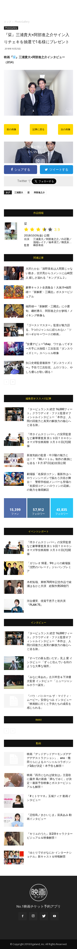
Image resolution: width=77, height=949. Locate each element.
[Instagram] (33, 916)
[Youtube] (54, 916)
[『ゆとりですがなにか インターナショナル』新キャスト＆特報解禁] (14, 857)
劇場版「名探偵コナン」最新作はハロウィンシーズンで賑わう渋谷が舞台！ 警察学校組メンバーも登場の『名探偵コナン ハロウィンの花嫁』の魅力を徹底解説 (49, 481)
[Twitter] (44, 916)
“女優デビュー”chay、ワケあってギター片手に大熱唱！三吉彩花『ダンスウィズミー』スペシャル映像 (49, 348)
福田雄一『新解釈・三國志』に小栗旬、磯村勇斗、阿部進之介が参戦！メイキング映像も (49, 311)
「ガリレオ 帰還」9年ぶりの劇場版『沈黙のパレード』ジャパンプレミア (49, 567)
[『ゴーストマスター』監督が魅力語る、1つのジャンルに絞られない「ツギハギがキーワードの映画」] (14, 330)
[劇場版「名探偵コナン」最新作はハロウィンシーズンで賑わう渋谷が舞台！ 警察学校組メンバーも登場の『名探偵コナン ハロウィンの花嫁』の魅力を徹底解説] (14, 479)
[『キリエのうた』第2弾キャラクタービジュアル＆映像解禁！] (14, 839)
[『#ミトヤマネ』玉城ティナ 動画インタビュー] (14, 801)
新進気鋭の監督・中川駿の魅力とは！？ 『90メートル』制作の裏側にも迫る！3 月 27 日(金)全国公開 (49, 459)
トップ (7, 21)
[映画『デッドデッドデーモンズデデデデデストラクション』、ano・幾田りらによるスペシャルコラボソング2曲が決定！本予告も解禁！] (14, 759)
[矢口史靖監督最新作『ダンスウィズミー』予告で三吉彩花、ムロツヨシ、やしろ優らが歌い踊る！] (14, 367)
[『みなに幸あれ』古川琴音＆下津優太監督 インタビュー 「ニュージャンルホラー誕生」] (14, 682)
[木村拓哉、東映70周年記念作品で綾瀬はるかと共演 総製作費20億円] (14, 587)
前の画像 (11, 129)
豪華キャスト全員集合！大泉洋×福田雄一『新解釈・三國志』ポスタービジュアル (49, 292)
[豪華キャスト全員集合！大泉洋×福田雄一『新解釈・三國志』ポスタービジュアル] (14, 292)
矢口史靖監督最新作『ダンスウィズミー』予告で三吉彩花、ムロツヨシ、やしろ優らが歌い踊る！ (49, 367)
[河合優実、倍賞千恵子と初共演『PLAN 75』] (14, 606)
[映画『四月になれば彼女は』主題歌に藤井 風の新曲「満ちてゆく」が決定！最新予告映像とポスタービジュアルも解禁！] (14, 780)
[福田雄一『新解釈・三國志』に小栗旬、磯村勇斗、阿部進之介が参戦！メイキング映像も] (14, 311)
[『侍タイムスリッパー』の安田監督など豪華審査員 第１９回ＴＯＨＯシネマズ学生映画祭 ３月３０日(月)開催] (14, 439)
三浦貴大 (18, 192)
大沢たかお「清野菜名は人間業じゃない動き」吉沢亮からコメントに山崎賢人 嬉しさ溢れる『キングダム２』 (49, 273)
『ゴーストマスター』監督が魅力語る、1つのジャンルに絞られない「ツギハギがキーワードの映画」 (48, 330)
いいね (15, 499)
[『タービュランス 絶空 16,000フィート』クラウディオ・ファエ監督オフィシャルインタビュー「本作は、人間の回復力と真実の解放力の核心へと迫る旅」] (14, 414)
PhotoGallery (22, 21)
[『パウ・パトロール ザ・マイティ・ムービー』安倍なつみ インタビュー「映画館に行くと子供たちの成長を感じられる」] (14, 701)
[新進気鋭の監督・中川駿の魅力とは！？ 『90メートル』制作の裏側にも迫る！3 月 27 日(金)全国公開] (14, 460)
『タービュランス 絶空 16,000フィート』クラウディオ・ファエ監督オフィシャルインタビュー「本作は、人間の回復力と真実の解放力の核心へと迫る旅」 (49, 417)
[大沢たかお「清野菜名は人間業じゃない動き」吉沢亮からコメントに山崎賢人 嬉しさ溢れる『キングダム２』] (14, 273)
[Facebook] (22, 916)
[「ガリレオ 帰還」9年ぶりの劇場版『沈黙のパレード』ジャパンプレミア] (14, 568)
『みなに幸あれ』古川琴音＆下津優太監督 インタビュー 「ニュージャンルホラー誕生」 (49, 680)
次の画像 (65, 129)
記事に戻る (38, 129)
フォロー (38, 499)
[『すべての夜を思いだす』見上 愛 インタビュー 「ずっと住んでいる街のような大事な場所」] (14, 663)
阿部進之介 (39, 192)
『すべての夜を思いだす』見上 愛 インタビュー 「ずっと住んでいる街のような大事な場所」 (49, 662)
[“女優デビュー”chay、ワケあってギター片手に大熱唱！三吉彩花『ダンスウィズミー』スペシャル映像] (14, 348)
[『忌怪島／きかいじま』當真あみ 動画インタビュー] (14, 820)
